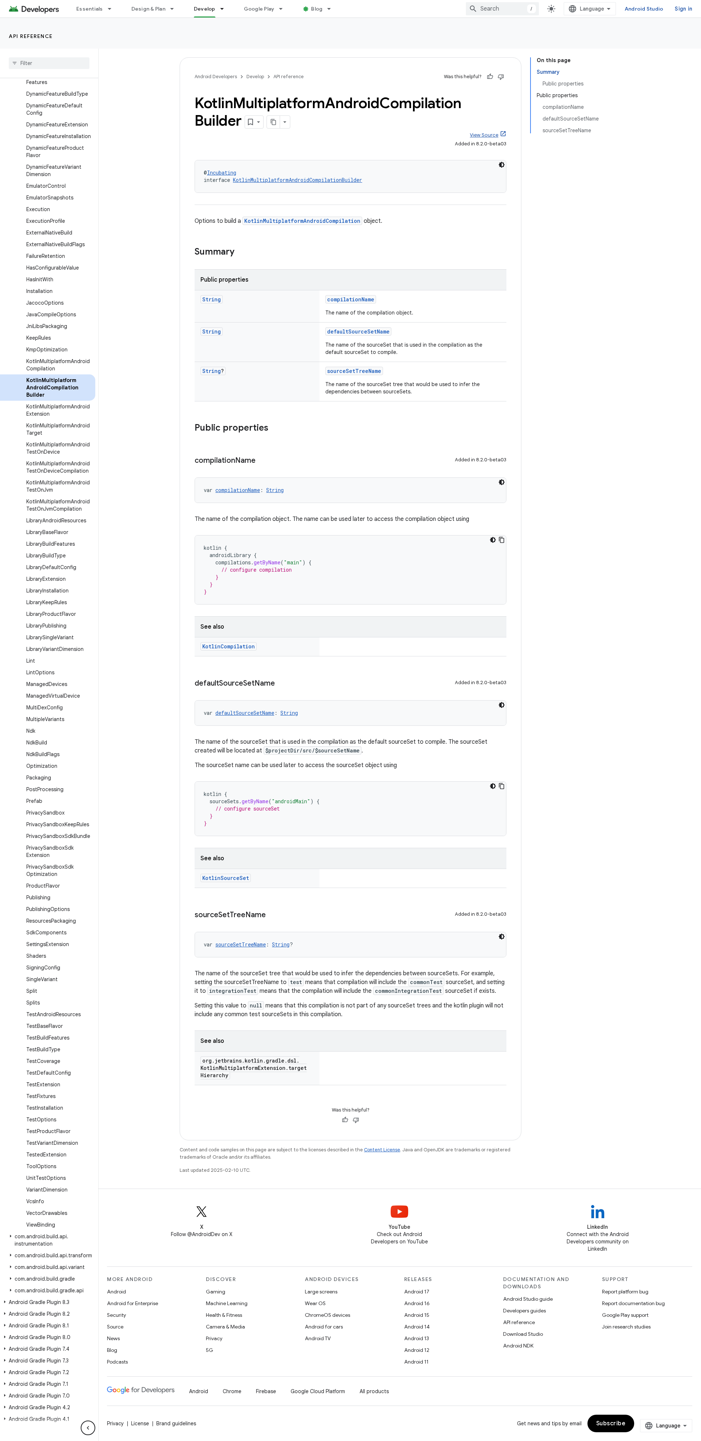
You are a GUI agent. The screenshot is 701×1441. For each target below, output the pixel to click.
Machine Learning (227, 1303)
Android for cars (324, 1326)
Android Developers (216, 76)
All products (374, 1391)
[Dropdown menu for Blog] (332, 9)
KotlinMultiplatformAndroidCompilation (302, 220)
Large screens (321, 1291)
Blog (316, 8)
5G (209, 1350)
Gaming (215, 1291)
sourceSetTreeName (354, 370)
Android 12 (416, 1350)
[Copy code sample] (501, 539)
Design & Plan (148, 8)
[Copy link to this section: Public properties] (275, 428)
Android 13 (416, 1338)
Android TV (318, 1338)
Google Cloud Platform (318, 1391)
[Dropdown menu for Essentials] (113, 9)
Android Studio (644, 8)
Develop (204, 8)
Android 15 (416, 1315)
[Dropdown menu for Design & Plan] (175, 9)
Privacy (214, 1338)
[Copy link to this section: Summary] (241, 252)
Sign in (683, 8)
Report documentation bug (633, 1303)
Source (115, 1326)
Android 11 (416, 1361)
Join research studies (626, 1326)
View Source (484, 135)
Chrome (232, 1391)
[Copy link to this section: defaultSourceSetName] (282, 683)
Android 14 (417, 1326)
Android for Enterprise (132, 1303)
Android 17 (416, 1291)
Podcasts (117, 1361)
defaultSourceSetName (358, 331)
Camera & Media (225, 1326)
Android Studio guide (528, 1299)
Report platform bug (625, 1291)
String (211, 299)
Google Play (259, 8)
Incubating (221, 172)
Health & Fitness (224, 1315)
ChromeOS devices (327, 1315)
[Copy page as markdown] (273, 122)
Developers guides (524, 1310)
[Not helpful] (500, 76)
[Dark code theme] (501, 164)
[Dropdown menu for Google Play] (284, 9)
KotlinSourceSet (225, 877)
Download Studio (523, 1334)
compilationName (350, 299)
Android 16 (417, 1303)
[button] (47, 1240)
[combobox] (502, 8)
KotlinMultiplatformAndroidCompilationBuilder (297, 179)
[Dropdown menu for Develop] (225, 9)
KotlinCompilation (228, 646)
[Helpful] (489, 76)
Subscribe (611, 1423)
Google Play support (625, 1315)
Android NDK (518, 1345)
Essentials (89, 8)
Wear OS (315, 1303)
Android (116, 1291)
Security (116, 1315)
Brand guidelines (176, 1423)
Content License (382, 1150)
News (113, 1338)
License (140, 1423)
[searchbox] (49, 63)
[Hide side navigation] (88, 1428)
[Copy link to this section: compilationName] (263, 461)
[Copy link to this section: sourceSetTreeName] (273, 915)
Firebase (266, 1391)
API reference (31, 36)
